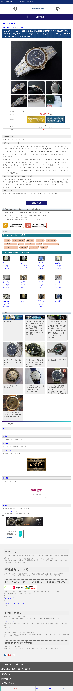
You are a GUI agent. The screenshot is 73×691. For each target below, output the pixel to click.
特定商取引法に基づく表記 (15, 669)
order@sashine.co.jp (10, 630)
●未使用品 (30, 240)
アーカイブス (7, 450)
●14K (38, 244)
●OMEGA (23, 247)
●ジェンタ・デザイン (11, 247)
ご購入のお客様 (9, 598)
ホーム (5, 428)
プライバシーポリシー (13, 664)
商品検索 (5, 443)
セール (5, 505)
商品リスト (6, 436)
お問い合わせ (8, 683)
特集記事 (5, 478)
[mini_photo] (19, 87)
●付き (21, 244)
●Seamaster (33, 247)
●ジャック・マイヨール (50, 244)
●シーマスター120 (18, 240)
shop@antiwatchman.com (12, 621)
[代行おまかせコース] (36, 227)
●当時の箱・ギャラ (10, 244)
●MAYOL (43, 247)
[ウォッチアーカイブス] (36, 470)
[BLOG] (36, 498)
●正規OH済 (40, 240)
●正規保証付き (51, 240)
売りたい (6, 678)
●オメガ (7, 240)
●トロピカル (29, 244)
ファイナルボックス (10, 511)
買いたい (6, 674)
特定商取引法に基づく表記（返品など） (16, 603)
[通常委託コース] (13, 227)
